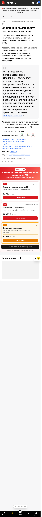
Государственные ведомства (24, 21)
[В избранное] (8, 161)
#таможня (5, 139)
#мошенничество (8, 141)
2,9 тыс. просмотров (8, 158)
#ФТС (13, 139)
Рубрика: (5, 155)
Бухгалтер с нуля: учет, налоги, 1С (15, 187)
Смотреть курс (20, 197)
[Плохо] (33, 135)
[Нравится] (5, 161)
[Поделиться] (12, 161)
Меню (28, 515)
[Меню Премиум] (15, 3)
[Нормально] (27, 135)
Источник (5, 152)
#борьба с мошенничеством (12, 144)
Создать (20, 514)
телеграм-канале (12, 115)
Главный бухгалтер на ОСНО (13, 207)
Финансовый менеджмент (13, 228)
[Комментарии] (2, 161)
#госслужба (20, 141)
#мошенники (21, 139)
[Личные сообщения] (32, 3)
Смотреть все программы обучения (20, 247)
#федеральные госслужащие (12, 149)
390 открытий (20, 158)
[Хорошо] (22, 135)
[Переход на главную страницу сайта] (7, 3)
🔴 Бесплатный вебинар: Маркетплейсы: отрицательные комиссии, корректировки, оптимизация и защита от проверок (20, 10)
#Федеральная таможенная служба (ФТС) (17, 146)
